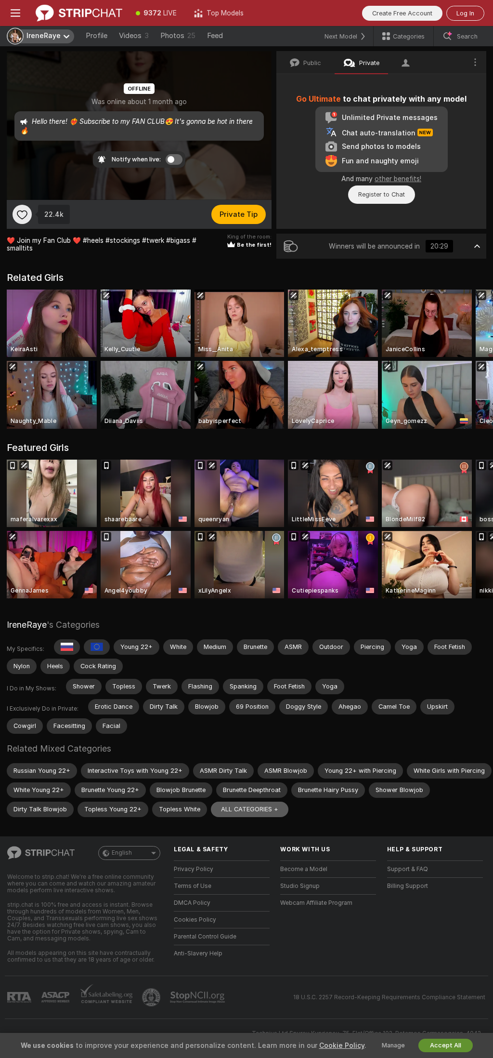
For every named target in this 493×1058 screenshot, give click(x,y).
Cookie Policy (341, 1045)
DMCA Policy (192, 902)
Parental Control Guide (205, 936)
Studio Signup (300, 886)
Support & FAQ (407, 869)
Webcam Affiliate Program (316, 902)
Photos (177, 35)
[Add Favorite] (22, 214)
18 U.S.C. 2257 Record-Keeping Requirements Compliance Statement (389, 997)
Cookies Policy (195, 919)
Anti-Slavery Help (198, 953)
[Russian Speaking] (67, 647)
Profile (96, 35)
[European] (97, 647)
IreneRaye (27, 625)
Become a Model (303, 869)
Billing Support (407, 886)
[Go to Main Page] (79, 13)
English (122, 852)
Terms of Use (192, 886)
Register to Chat (381, 194)
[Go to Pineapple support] (152, 997)
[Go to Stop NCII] (198, 997)
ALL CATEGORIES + (249, 809)
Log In (465, 13)
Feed (215, 35)
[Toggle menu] (15, 13)
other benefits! (398, 179)
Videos (134, 35)
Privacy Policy (193, 869)
